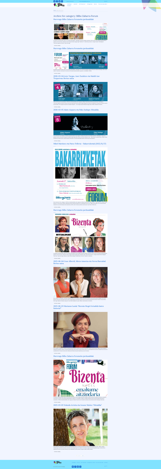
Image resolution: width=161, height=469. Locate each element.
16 (82, 455)
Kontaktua (69, 5)
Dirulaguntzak (89, 4)
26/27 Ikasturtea (82, 4)
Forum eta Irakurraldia (102, 4)
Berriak (95, 4)
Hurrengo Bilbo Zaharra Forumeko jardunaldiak (73, 19)
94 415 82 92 (71, 1)
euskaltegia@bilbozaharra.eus (85, 1)
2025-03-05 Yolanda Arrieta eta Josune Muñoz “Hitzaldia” (77, 405)
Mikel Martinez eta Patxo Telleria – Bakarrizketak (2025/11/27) (79, 144)
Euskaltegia (69, 4)
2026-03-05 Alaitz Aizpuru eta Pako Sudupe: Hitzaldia (76, 110)
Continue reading (57, 45)
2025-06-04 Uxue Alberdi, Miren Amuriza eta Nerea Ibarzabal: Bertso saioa (79, 262)
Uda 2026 (75, 4)
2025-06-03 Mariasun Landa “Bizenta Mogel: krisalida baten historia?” (78, 307)
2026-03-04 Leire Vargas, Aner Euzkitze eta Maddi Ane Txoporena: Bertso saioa (76, 77)
